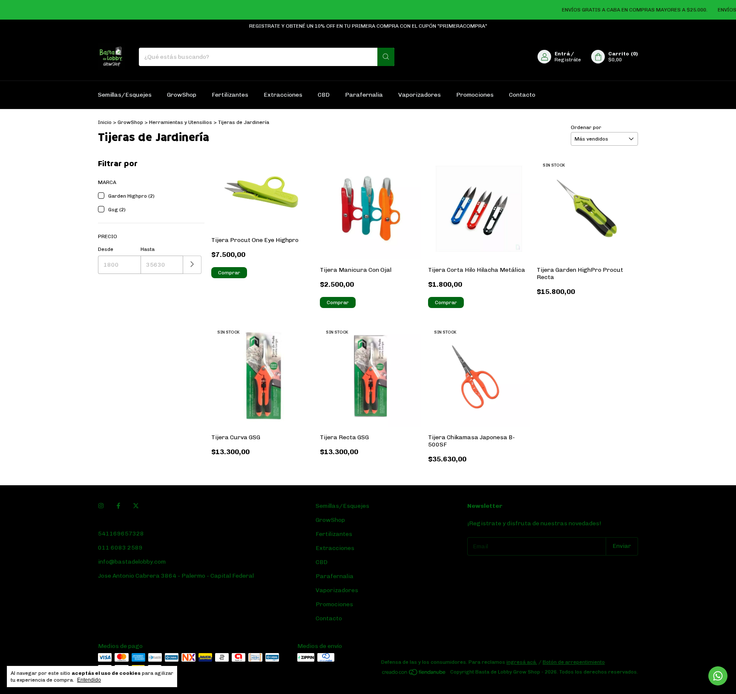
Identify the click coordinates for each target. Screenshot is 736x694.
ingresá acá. (521, 662)
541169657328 (121, 533)
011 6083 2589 (120, 547)
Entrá (562, 54)
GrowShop (181, 94)
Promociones (475, 94)
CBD (324, 94)
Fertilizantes (230, 94)
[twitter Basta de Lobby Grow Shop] (136, 506)
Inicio (105, 122)
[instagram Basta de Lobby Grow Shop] (101, 506)
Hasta (148, 249)
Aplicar (192, 265)
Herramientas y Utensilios (180, 122)
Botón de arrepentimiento (574, 662)
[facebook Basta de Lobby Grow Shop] (118, 506)
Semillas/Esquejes (125, 94)
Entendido (89, 680)
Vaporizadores (419, 94)
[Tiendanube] (414, 674)
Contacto (522, 94)
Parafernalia (364, 94)
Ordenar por (586, 127)
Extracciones (283, 94)
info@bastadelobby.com (132, 561)
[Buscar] (385, 57)
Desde (105, 249)
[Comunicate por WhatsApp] (717, 675)
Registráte (568, 60)
